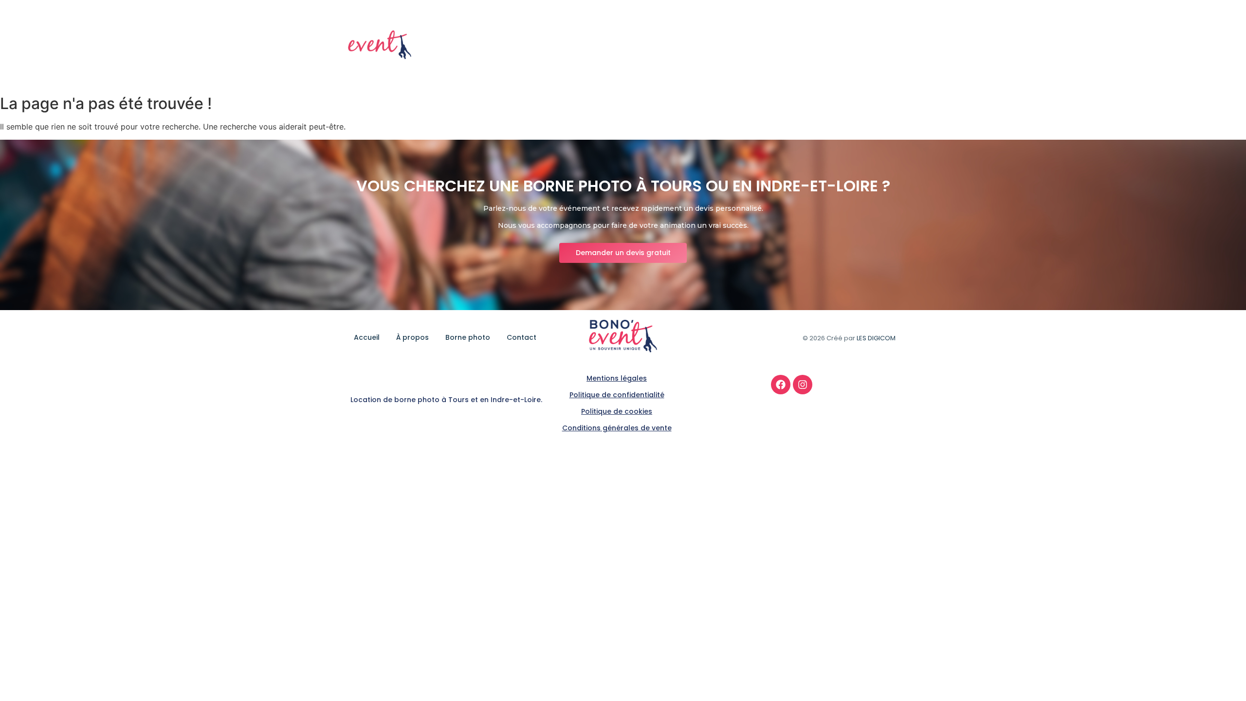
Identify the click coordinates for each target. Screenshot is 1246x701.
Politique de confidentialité (616, 395)
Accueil (727, 45)
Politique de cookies (616, 411)
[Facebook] (780, 384)
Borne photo (828, 45)
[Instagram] (802, 384)
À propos (773, 45)
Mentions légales (616, 378)
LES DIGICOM (876, 338)
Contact (882, 45)
